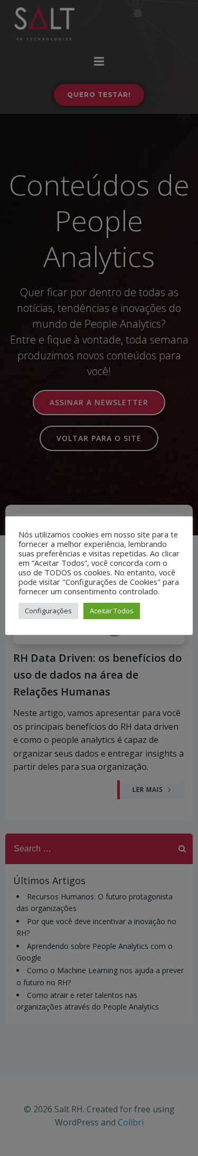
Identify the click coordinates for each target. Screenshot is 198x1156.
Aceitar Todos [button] (112, 610)
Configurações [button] (48, 610)
